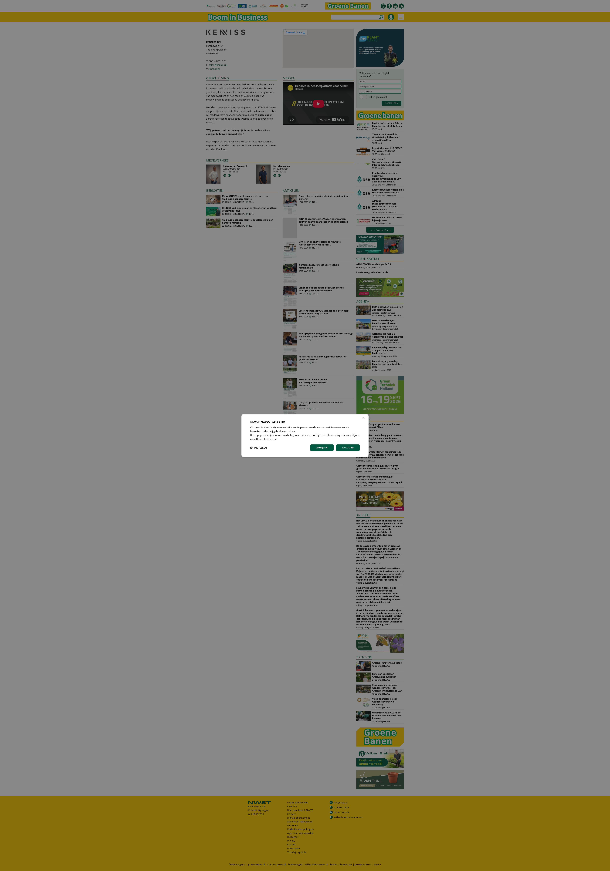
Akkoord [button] (348, 447)
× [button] (363, 418)
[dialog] (305, 435)
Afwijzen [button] (322, 447)
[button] (258, 447)
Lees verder (271, 439)
